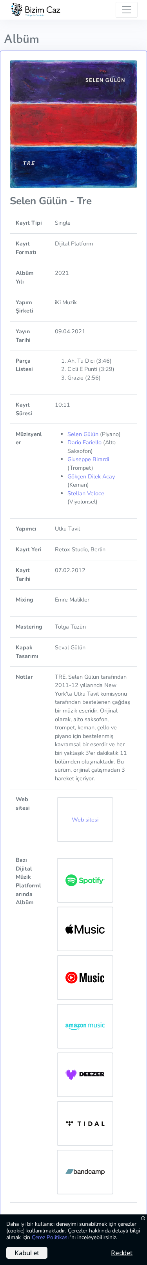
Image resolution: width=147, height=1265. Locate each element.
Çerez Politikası (51, 1237)
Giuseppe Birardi (88, 459)
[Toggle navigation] (127, 10)
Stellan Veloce (85, 493)
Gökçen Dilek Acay (91, 476)
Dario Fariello (84, 442)
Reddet (121, 1252)
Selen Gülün (82, 434)
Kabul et (27, 1252)
